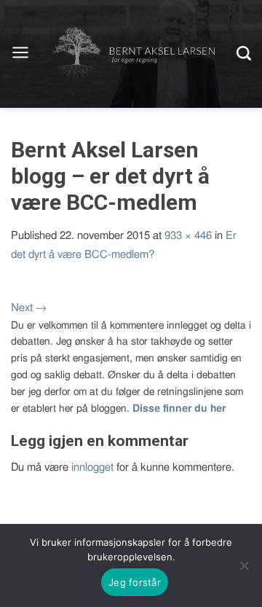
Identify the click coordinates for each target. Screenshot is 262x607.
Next (29, 307)
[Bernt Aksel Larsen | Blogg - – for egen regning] (133, 54)
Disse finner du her (179, 409)
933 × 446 (188, 235)
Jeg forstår (134, 582)
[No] (244, 565)
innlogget (92, 467)
